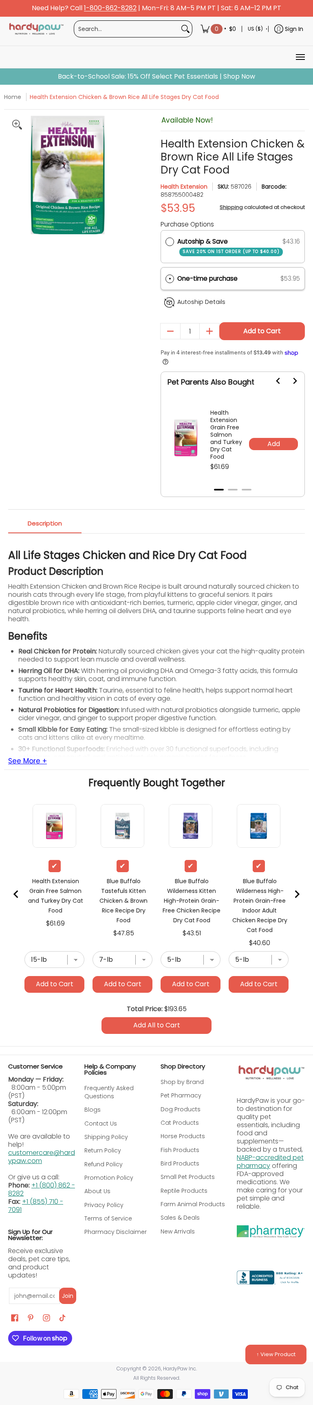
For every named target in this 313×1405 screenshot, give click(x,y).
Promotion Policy (108, 1178)
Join (67, 1296)
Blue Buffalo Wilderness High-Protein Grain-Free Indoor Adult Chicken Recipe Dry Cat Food (259, 905)
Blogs (92, 1110)
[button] (233, 278)
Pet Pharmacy (181, 1095)
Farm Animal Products (193, 1204)
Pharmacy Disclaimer (115, 1232)
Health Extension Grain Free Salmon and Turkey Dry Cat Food (226, 434)
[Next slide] (290, 381)
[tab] (219, 489)
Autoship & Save (228, 246)
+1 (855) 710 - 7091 (35, 1205)
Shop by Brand (182, 1082)
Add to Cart (262, 331)
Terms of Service (108, 1218)
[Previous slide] (16, 894)
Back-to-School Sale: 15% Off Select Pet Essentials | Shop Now (156, 77)
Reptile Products (184, 1191)
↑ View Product (275, 1354)
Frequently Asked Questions (109, 1092)
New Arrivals (178, 1231)
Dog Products (181, 1109)
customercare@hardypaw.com (41, 1156)
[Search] (185, 29)
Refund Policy (103, 1164)
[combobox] (126, 29)
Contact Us (100, 1123)
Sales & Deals (180, 1218)
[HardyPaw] (36, 29)
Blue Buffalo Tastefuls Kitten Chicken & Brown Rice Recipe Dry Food (123, 900)
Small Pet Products (188, 1177)
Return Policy (102, 1150)
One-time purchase (207, 278)
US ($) (255, 28)
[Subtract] (170, 331)
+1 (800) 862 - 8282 (41, 1189)
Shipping (231, 207)
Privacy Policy (103, 1205)
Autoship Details (201, 302)
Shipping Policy (106, 1137)
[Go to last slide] (273, 381)
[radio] (169, 241)
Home (12, 97)
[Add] (209, 331)
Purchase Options (187, 224)
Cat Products (180, 1123)
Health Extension (184, 186)
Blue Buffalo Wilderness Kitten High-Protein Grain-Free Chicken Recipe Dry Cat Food (191, 900)
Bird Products (180, 1163)
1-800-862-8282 (110, 8)
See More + (27, 761)
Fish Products (180, 1150)
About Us (97, 1191)
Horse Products (183, 1136)
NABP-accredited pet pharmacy (270, 1161)
